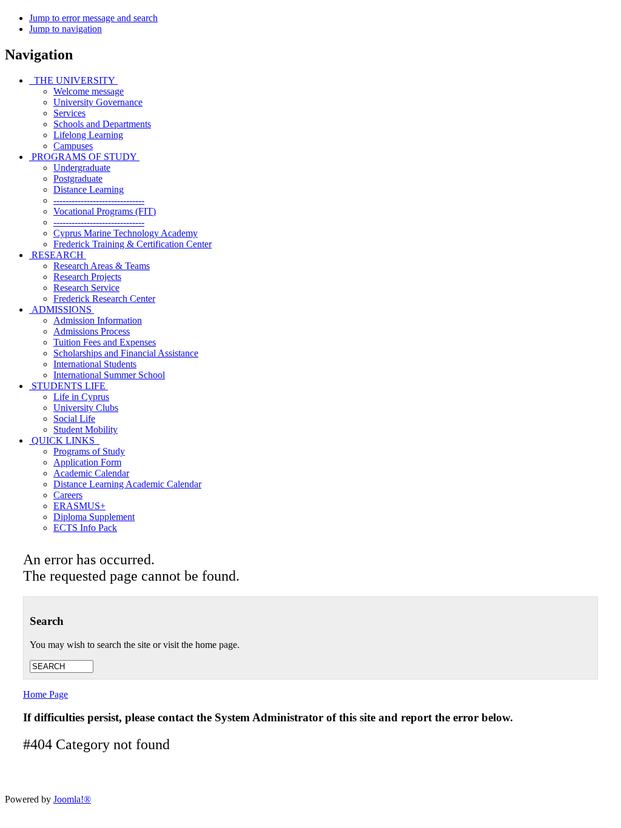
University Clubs (85, 407)
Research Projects (87, 277)
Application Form (87, 462)
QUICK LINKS (64, 440)
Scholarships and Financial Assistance (125, 353)
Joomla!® (72, 799)
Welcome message (88, 91)
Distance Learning (88, 189)
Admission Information (97, 320)
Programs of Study (89, 451)
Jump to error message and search (93, 18)
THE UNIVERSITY (73, 80)
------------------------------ (98, 200)
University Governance (98, 102)
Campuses (73, 146)
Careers (67, 495)
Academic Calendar (91, 473)
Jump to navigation (65, 29)
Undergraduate (81, 167)
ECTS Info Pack (85, 528)
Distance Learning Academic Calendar (127, 484)
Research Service (86, 287)
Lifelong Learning (88, 135)
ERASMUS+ (79, 506)
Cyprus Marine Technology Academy (125, 233)
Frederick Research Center (104, 298)
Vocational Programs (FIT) (104, 211)
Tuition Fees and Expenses (104, 342)
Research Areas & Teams (101, 266)
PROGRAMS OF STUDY (84, 157)
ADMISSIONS (61, 309)
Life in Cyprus (81, 397)
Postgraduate (77, 178)
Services (69, 113)
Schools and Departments (102, 124)
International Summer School (109, 375)
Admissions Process (91, 331)
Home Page (45, 694)
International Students (94, 364)
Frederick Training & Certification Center (132, 244)
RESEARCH (57, 255)
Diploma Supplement (94, 517)
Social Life (74, 418)
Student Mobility (85, 429)
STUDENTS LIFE (68, 386)
